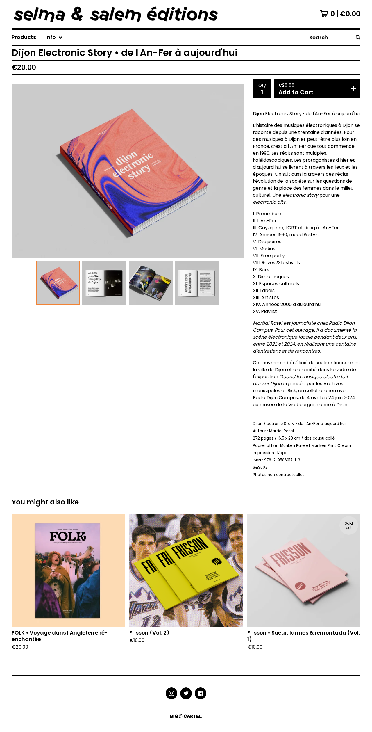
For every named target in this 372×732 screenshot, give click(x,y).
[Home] (128, 14)
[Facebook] (200, 693)
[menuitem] (24, 37)
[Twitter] (186, 693)
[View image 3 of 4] (151, 283)
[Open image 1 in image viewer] (128, 171)
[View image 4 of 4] (197, 283)
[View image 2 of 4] (104, 283)
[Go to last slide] (19, 171)
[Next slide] (235, 171)
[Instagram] (171, 693)
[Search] (358, 37)
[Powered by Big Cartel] (186, 716)
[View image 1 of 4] (58, 283)
